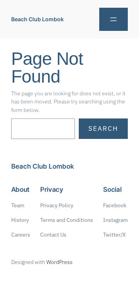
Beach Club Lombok (37, 19)
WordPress (59, 261)
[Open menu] (113, 19)
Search (103, 128)
